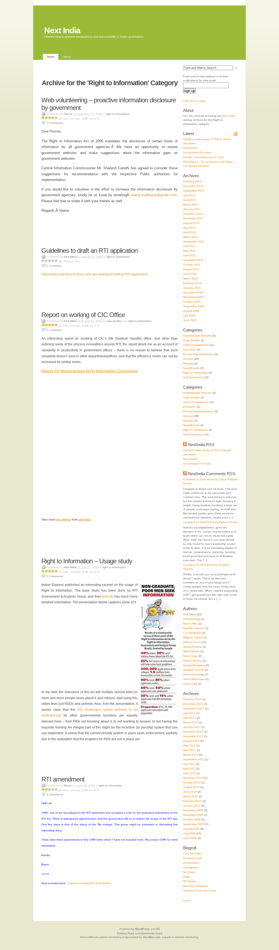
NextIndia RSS (201, 444)
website (107, 596)
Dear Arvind (190, 147)
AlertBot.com (151, 937)
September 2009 (193, 306)
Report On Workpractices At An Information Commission (89, 371)
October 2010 (192, 264)
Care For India (192, 853)
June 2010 (190, 273)
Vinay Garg (190, 683)
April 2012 (189, 232)
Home (50, 56)
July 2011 (189, 246)
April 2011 (189, 255)
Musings (188, 363)
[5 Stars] (56, 117)
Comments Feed (151, 933)
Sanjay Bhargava (194, 665)
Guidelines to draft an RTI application (89, 250)
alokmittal (84, 519)
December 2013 (193, 186)
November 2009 (193, 297)
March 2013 (190, 204)
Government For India (197, 152)
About (67, 56)
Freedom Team (192, 858)
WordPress (142, 928)
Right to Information (117, 113)
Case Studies (114, 320)
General (188, 358)
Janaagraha (190, 867)
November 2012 (193, 218)
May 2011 (189, 250)
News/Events (191, 368)
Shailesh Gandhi (193, 669)
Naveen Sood (192, 642)
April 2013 (189, 199)
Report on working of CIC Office (83, 314)
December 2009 (193, 292)
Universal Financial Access (199, 890)
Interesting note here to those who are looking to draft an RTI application (94, 274)
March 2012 (190, 236)
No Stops (189, 872)
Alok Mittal (70, 256)
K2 (158, 928)
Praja (186, 876)
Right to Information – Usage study (86, 561)
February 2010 (192, 283)
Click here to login (194, 100)
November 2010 (193, 260)
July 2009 (189, 315)
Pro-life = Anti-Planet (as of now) (203, 157)
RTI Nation (189, 881)
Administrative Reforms (197, 335)
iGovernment (191, 862)
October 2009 (192, 301)
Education (189, 349)
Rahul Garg (190, 655)
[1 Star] (43, 117)
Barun (68, 785)
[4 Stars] (52, 117)
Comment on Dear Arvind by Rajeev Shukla (210, 522)
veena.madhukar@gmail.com (154, 195)
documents (63, 519)
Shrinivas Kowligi (193, 674)
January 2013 (192, 209)
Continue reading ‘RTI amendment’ (89, 883)
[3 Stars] (49, 117)
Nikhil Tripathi (191, 651)
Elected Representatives (198, 354)
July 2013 (189, 195)
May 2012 (189, 227)
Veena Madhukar (194, 679)
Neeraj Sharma (192, 646)
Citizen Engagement (196, 344)
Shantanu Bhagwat (195, 885)
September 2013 (193, 190)
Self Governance (193, 377)
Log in (187, 900)
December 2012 (193, 213)
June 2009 (190, 320)
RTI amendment (62, 779)
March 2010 (190, 278)
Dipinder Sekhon (193, 628)
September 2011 (193, 241)
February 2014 (192, 181)
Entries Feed (125, 933)
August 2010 (191, 269)
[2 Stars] (46, 117)
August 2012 (191, 223)
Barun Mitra (190, 623)
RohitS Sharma (192, 660)
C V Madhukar (192, 632)
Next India (62, 30)
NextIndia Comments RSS (211, 473)
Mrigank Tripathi (193, 637)
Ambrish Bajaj (191, 618)
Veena (68, 113)
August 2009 (191, 310)
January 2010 (192, 287)
